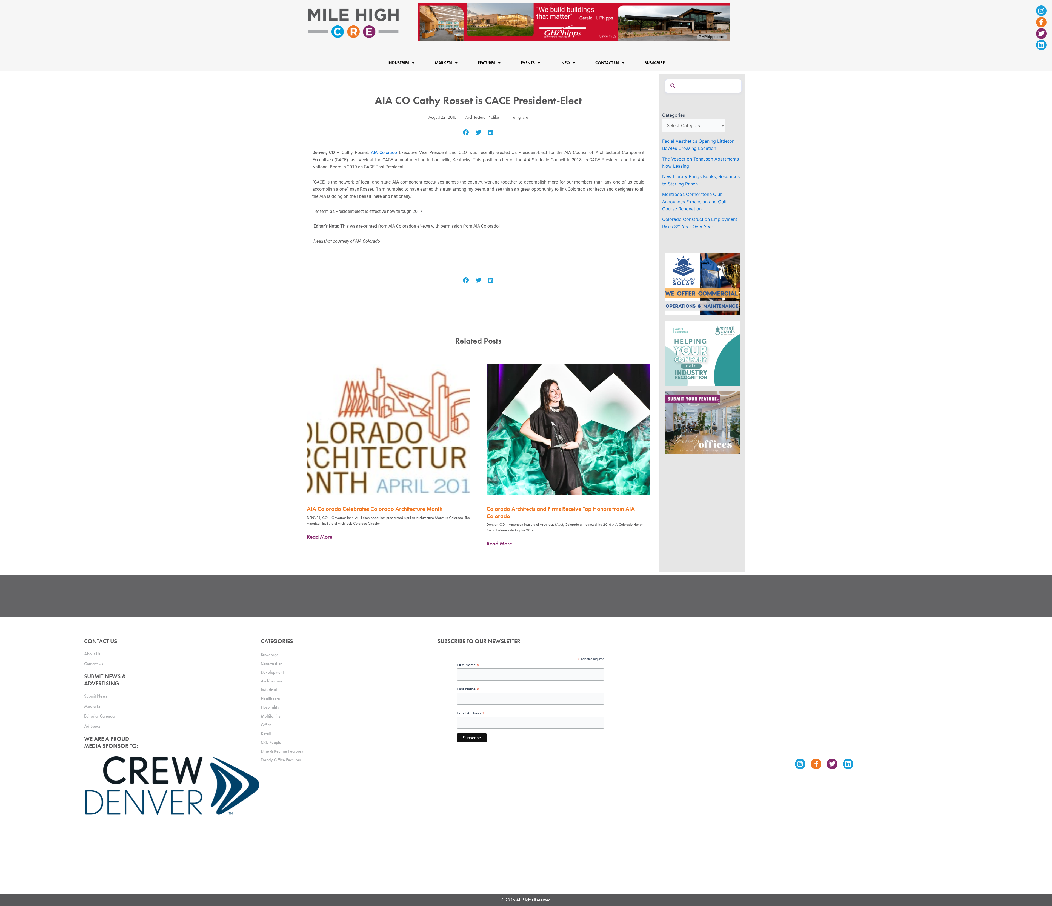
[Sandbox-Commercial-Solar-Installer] (702, 283)
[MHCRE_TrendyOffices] (702, 422)
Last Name (468, 689)
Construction (272, 663)
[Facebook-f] (1041, 22)
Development (272, 672)
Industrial (269, 690)
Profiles (494, 117)
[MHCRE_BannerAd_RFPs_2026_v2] (574, 21)
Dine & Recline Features (282, 751)
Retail (266, 733)
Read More (319, 536)
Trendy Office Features (281, 760)
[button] (466, 132)
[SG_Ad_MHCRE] (702, 353)
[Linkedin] (1041, 45)
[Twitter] (1041, 33)
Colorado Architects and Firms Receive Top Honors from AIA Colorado (561, 512)
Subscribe (655, 62)
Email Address (471, 713)
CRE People (271, 742)
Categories (673, 115)
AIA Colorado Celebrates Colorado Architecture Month (374, 509)
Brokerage (270, 655)
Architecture (475, 117)
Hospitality (270, 707)
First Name (468, 665)
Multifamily (271, 716)
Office (266, 725)
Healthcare (270, 698)
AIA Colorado (384, 152)
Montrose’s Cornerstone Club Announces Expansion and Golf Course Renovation (694, 202)
